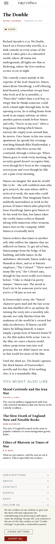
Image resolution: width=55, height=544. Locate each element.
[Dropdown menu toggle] (27, 475)
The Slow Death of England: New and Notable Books (24, 418)
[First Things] (27, 3)
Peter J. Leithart (12, 21)
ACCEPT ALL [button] (15, 539)
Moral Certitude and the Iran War (25, 391)
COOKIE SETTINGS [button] (18, 532)
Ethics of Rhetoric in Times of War (26, 444)
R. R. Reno (8, 450)
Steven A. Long (11, 397)
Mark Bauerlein (11, 424)
